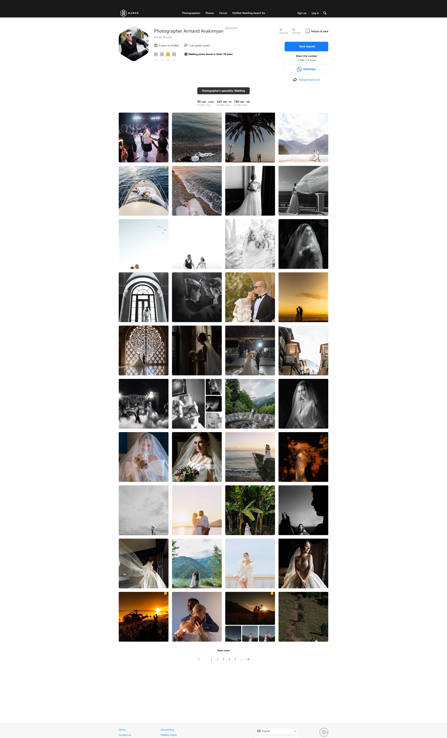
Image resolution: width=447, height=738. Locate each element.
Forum (223, 13)
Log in (315, 13)
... (241, 659)
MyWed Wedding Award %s (248, 13)
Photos (210, 13)
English (266, 731)
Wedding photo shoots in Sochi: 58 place (210, 54)
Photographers (191, 13)
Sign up (301, 13)
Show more (223, 650)
